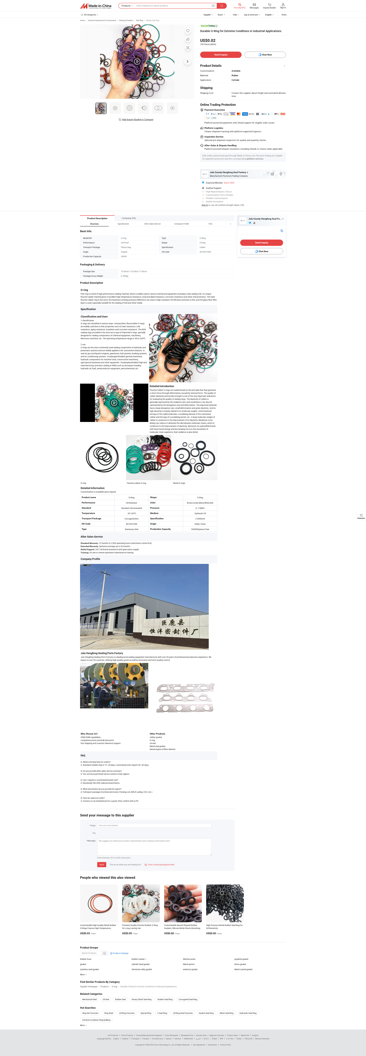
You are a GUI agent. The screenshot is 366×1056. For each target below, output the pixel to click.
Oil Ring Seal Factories (183, 1013)
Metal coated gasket (243, 969)
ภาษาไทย (229, 1038)
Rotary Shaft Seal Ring (142, 999)
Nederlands (188, 1038)
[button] (225, 223)
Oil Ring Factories (127, 1013)
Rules (284, 14)
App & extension (251, 14)
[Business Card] (282, 230)
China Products (127, 1035)
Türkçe (238, 1038)
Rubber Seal (120, 999)
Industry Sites (201, 1035)
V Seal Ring (162, 1013)
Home (82, 20)
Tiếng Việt (248, 1038)
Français (145, 1038)
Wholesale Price (187, 1035)
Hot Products (113, 1035)
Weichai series (189, 959)
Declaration (212, 1045)
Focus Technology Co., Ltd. (164, 1045)
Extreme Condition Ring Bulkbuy (96, 1020)
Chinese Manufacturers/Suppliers (149, 1035)
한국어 (206, 1038)
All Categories (90, 14)
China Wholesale (171, 1035)
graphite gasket (241, 959)
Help (235, 14)
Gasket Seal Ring (206, 1013)
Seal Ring (139, 20)
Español (125, 1038)
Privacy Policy (225, 1045)
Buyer (220, 14)
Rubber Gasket (138, 959)
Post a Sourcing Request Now (159, 864)
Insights (255, 1035)
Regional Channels (217, 1035)
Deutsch (178, 1038)
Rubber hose (85, 959)
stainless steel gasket (89, 969)
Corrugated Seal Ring (188, 999)
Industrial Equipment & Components (102, 20)
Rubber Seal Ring (152, 20)
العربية (198, 1038)
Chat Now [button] (267, 54)
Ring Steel (108, 1013)
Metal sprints (189, 964)
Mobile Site (245, 1035)
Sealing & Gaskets (126, 20)
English (116, 1038)
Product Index (232, 1035)
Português (135, 1038)
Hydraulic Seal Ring (247, 1013)
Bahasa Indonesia (262, 1038)
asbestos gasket (190, 969)
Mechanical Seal (89, 999)
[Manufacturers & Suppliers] (95, 6)
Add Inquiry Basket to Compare (137, 119)
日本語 (214, 1038)
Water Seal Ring (226, 1013)
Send (102, 864)
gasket (83, 964)
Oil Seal (106, 999)
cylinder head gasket (141, 964)
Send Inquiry (220, 54)
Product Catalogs (120, 953)
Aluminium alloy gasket (142, 969)
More (82, 1025)
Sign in (283, 7)
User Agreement (199, 1045)
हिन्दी (221, 1038)
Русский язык (157, 1038)
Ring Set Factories (90, 1013)
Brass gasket (240, 964)
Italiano (169, 1038)
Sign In (205, 205)
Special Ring (146, 1013)
